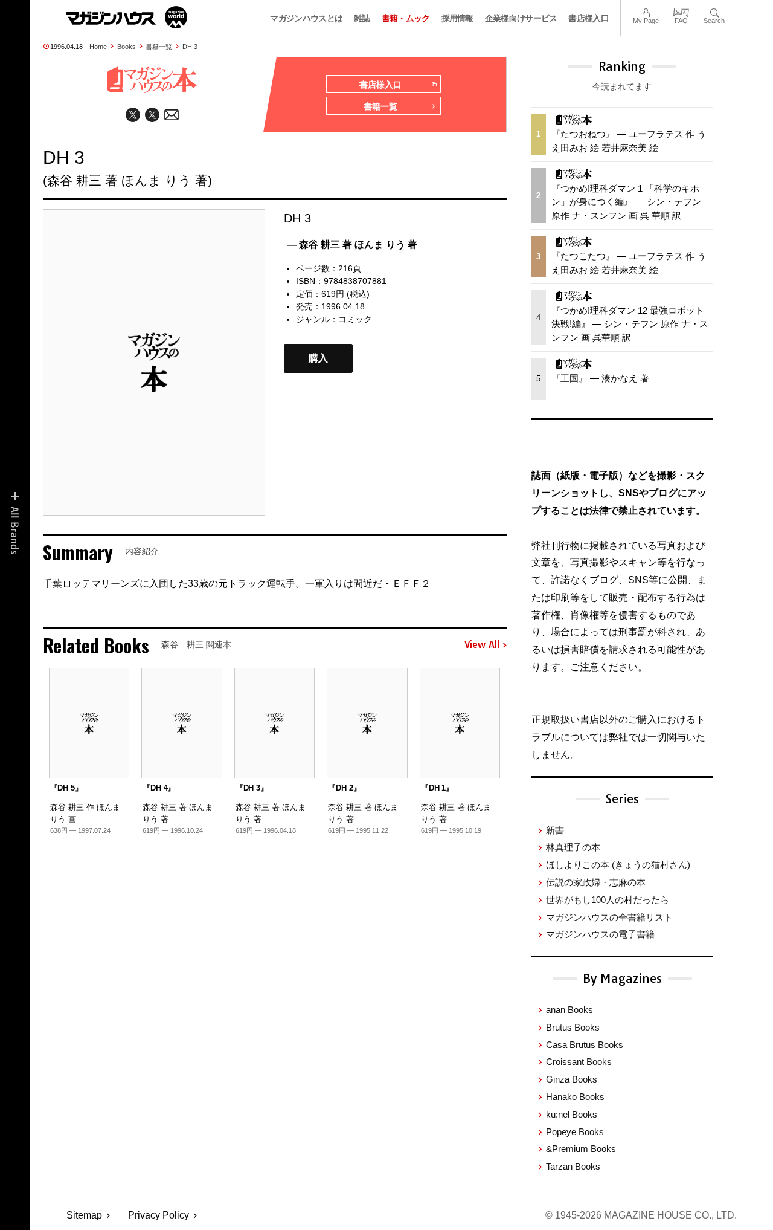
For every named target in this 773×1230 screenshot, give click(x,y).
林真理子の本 (573, 847)
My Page (646, 11)
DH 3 (189, 46)
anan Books (569, 1010)
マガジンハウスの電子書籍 (600, 934)
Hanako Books (575, 1097)
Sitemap (84, 1215)
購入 (318, 358)
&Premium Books (581, 1149)
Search (714, 11)
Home (98, 46)
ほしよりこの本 (618, 864)
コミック (355, 319)
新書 (555, 830)
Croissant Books (579, 1062)
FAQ (681, 11)
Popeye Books (575, 1132)
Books (126, 46)
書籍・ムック (406, 18)
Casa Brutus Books (584, 1045)
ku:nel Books (571, 1114)
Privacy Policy (158, 1215)
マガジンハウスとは (306, 18)
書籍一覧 (159, 46)
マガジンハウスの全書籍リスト (609, 917)
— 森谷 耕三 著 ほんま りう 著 (352, 244)
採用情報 (457, 18)
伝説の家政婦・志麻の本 (596, 882)
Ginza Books (571, 1079)
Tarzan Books (573, 1166)
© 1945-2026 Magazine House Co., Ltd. (641, 1215)
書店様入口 (588, 18)
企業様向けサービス (521, 18)
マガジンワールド (126, 17)
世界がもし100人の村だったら (607, 900)
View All (481, 644)
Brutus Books (573, 1027)
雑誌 (362, 18)
